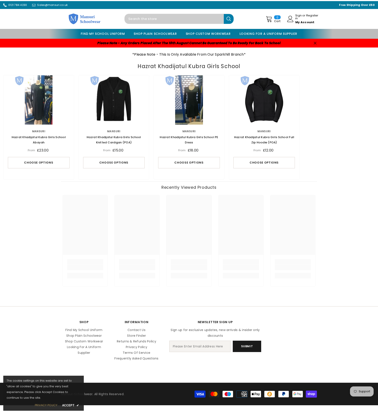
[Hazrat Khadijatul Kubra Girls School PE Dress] (189, 100)
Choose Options (38, 162)
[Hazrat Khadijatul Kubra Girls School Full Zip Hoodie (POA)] (264, 100)
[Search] (179, 19)
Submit (247, 346)
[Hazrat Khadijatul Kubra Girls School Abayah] (39, 100)
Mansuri (39, 131)
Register (312, 16)
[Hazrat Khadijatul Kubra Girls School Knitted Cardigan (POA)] (114, 100)
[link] (85, 267)
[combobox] (174, 19)
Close (315, 43)
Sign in (298, 17)
